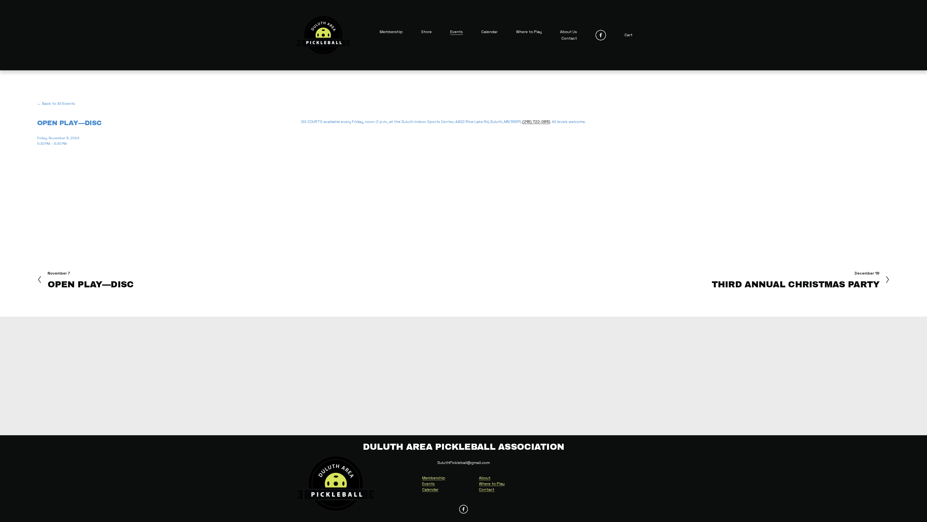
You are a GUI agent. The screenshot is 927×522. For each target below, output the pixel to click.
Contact (569, 38)
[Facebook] (601, 35)
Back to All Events (58, 103)
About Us (568, 31)
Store (426, 31)
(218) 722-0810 (536, 121)
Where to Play (529, 31)
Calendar (489, 31)
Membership (391, 31)
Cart (628, 34)
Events (456, 31)
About (485, 477)
